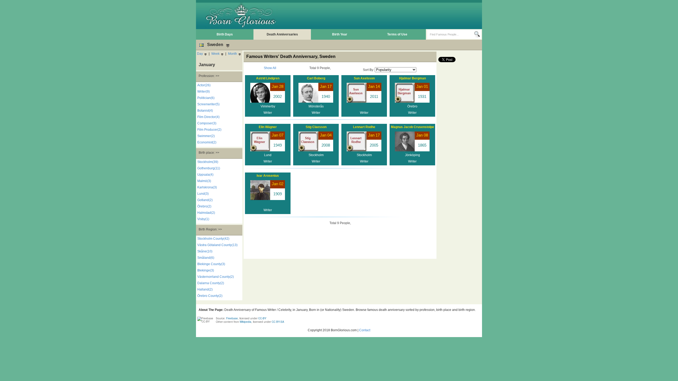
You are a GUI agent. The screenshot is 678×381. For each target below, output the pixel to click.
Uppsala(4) (205, 174)
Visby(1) (203, 219)
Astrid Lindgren (267, 78)
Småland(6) (205, 258)
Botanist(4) (205, 110)
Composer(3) (206, 123)
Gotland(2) (205, 200)
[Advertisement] (384, 16)
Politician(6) (206, 98)
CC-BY (262, 318)
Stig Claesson (316, 127)
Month (232, 54)
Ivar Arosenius (268, 176)
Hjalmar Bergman (412, 78)
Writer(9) (203, 91)
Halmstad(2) (206, 213)
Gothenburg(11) (208, 168)
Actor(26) (204, 85)
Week (215, 54)
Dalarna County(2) (210, 283)
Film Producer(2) (209, 129)
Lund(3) (203, 194)
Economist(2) (206, 142)
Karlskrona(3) (207, 187)
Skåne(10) (204, 251)
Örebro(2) (204, 206)
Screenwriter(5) (208, 104)
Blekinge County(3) (211, 264)
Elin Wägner (268, 127)
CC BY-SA (278, 322)
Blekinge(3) (205, 270)
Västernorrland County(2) (215, 277)
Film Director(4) (208, 117)
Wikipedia (245, 322)
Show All (270, 68)
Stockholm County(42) (213, 239)
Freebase (232, 318)
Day (200, 54)
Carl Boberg (316, 78)
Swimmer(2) (206, 136)
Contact (364, 330)
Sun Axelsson (364, 78)
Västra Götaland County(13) (217, 245)
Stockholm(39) (207, 162)
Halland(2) (205, 289)
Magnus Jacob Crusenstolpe (412, 127)
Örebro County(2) (209, 296)
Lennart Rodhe (364, 127)
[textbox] (450, 34)
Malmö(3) (204, 181)
